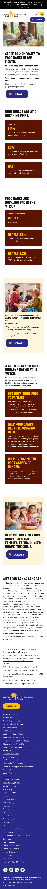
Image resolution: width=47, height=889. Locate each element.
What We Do (7, 751)
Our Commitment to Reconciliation (16, 835)
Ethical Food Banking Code (13, 845)
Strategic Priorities (10, 770)
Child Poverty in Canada (12, 731)
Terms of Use (7, 882)
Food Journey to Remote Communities (18, 747)
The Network (8, 822)
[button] (42, 14)
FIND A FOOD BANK (11, 706)
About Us (6, 806)
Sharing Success (9, 786)
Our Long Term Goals (11, 754)
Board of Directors (10, 819)
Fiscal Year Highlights (11, 783)
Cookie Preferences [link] (9, 885)
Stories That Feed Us (11, 848)
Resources (7, 839)
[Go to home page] (14, 14)
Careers (6, 825)
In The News (7, 855)
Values (5, 812)
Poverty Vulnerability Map (13, 724)
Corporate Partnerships (12, 799)
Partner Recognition (10, 802)
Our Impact (7, 776)
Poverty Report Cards (11, 721)
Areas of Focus (9, 757)
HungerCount (8, 717)
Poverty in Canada (10, 727)
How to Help (7, 789)
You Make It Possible (11, 779)
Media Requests (9, 842)
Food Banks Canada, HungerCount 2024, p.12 (21, 667)
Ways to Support (9, 792)
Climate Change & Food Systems (16, 744)
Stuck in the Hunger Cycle (13, 734)
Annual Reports (9, 852)
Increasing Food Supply (13, 763)
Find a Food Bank (9, 858)
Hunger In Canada (10, 714)
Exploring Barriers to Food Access (16, 741)
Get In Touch (8, 832)
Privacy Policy (17, 882)
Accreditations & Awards (13, 829)
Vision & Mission (9, 809)
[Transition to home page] (18, 696)
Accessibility (28, 882)
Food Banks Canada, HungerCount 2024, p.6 (21, 680)
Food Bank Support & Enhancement (18, 766)
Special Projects (9, 773)
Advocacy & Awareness (13, 760)
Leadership (7, 815)
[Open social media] (5, 870)
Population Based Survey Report (15, 737)
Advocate (6, 796)
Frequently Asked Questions (14, 862)
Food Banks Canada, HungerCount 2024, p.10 (21, 670)
